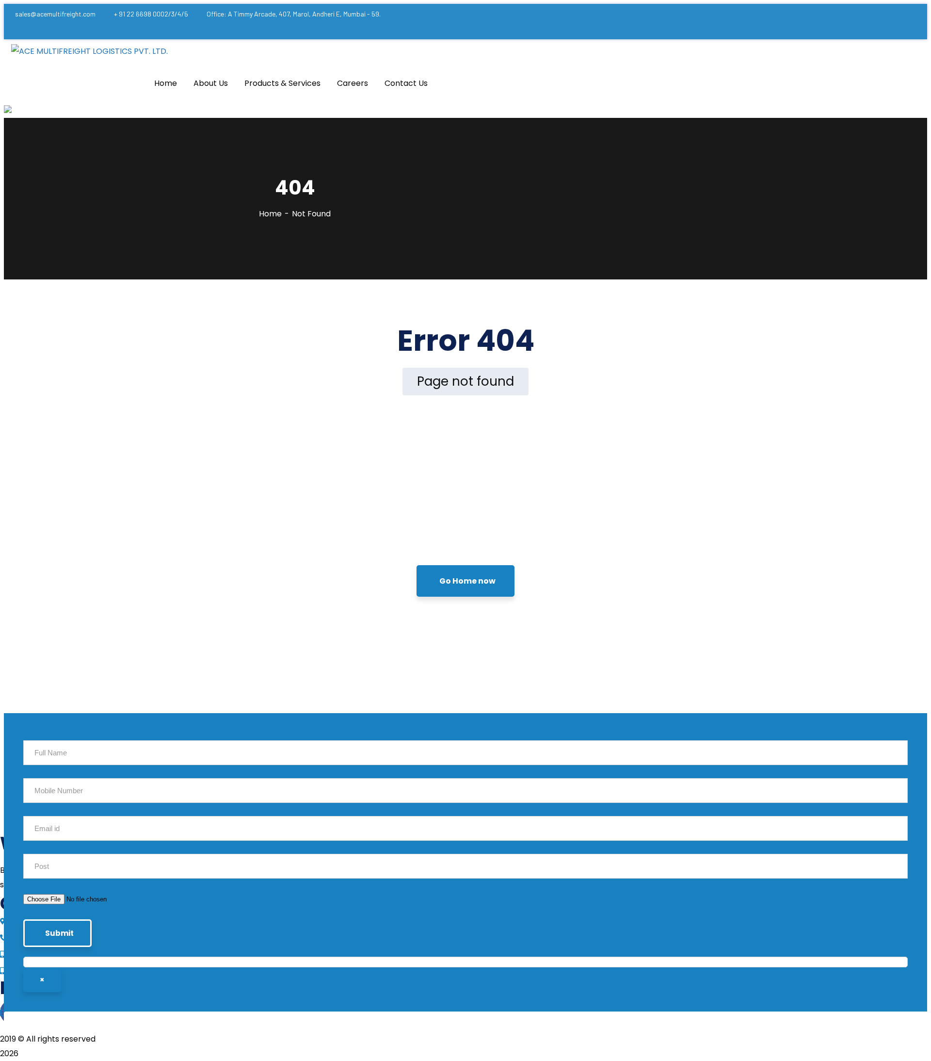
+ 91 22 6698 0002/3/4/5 (151, 14)
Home (270, 213)
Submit (59, 933)
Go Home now (467, 581)
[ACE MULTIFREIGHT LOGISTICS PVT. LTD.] (89, 51)
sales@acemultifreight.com (55, 14)
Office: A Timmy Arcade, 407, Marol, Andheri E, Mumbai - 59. (294, 14)
